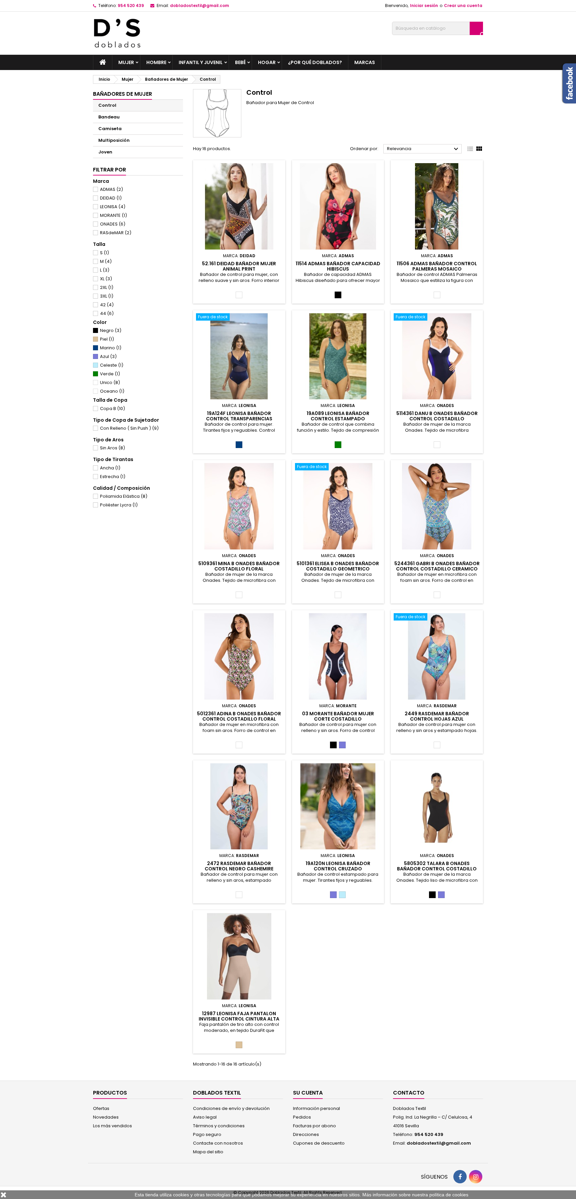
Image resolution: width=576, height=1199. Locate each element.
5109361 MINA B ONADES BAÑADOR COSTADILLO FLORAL (239, 566)
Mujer (126, 62)
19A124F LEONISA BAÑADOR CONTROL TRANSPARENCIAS (239, 416)
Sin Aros (112, 448)
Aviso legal (205, 1117)
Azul (108, 356)
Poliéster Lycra (119, 505)
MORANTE (113, 215)
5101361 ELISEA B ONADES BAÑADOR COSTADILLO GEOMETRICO (338, 566)
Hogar (267, 62)
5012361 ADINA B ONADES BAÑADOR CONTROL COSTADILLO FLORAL (239, 716)
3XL (106, 296)
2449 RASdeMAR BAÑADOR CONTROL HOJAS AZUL (437, 716)
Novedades (106, 1117)
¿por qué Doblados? (315, 62)
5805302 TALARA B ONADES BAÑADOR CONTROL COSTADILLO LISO (437, 868)
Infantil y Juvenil (201, 62)
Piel (107, 339)
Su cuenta (308, 1093)
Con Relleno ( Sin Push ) (129, 428)
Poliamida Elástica (123, 496)
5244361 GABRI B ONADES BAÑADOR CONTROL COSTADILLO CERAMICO (437, 566)
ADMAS (111, 189)
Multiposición (114, 140)
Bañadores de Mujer (122, 94)
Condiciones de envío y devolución (231, 1108)
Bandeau (109, 117)
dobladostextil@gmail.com (199, 5)
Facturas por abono (314, 1126)
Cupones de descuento (319, 1143)
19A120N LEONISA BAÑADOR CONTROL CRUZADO (338, 866)
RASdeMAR (115, 233)
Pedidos (302, 1117)
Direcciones (306, 1134)
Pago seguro (207, 1134)
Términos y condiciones (219, 1126)
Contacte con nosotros (218, 1143)
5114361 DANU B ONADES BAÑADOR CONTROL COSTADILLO (437, 416)
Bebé (240, 62)
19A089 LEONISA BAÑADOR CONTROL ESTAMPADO (338, 416)
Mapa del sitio (208, 1152)
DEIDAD (111, 198)
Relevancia (423, 149)
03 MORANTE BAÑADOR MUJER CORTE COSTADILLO (338, 716)
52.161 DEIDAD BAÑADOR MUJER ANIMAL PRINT (239, 266)
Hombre (156, 62)
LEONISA (112, 207)
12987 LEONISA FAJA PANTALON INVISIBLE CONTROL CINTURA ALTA (239, 1016)
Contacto (408, 1093)
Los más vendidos (112, 1126)
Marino (110, 348)
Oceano (112, 391)
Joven (105, 152)
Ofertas (101, 1108)
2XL (106, 287)
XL (106, 279)
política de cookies (448, 1194)
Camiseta (110, 128)
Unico (110, 382)
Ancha (110, 468)
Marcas (364, 62)
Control (107, 105)
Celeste (111, 365)
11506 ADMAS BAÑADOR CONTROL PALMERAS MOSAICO (437, 266)
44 (107, 313)
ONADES (112, 224)
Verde (110, 374)
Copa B (112, 408)
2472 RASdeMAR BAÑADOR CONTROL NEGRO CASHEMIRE (239, 866)
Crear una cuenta (463, 5)
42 (107, 305)
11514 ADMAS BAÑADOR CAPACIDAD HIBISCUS (338, 266)
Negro (110, 330)
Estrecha (112, 476)
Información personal (316, 1108)
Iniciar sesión (424, 5)
